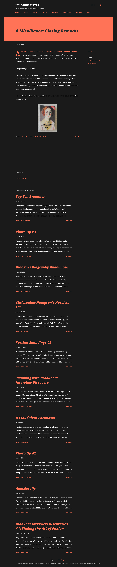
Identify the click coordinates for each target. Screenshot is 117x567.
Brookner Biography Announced (42, 267)
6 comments (25, 513)
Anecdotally (26, 488)
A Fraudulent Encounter (35, 417)
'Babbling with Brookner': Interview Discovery (37, 380)
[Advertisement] (58, 158)
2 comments (25, 367)
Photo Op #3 (26, 231)
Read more (69, 221)
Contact (35, 12)
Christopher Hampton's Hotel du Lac (42, 304)
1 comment (25, 553)
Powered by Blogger (59, 560)
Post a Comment (21, 178)
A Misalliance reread (94, 61)
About (26, 12)
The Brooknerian (27, 5)
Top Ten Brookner (30, 196)
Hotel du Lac (67, 12)
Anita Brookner (92, 63)
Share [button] (90, 51)
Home (17, 12)
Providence (79, 12)
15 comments (25, 291)
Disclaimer (55, 12)
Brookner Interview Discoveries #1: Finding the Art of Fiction (42, 526)
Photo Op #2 (26, 453)
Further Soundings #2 (33, 342)
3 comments (25, 331)
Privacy (45, 12)
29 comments (25, 221)
